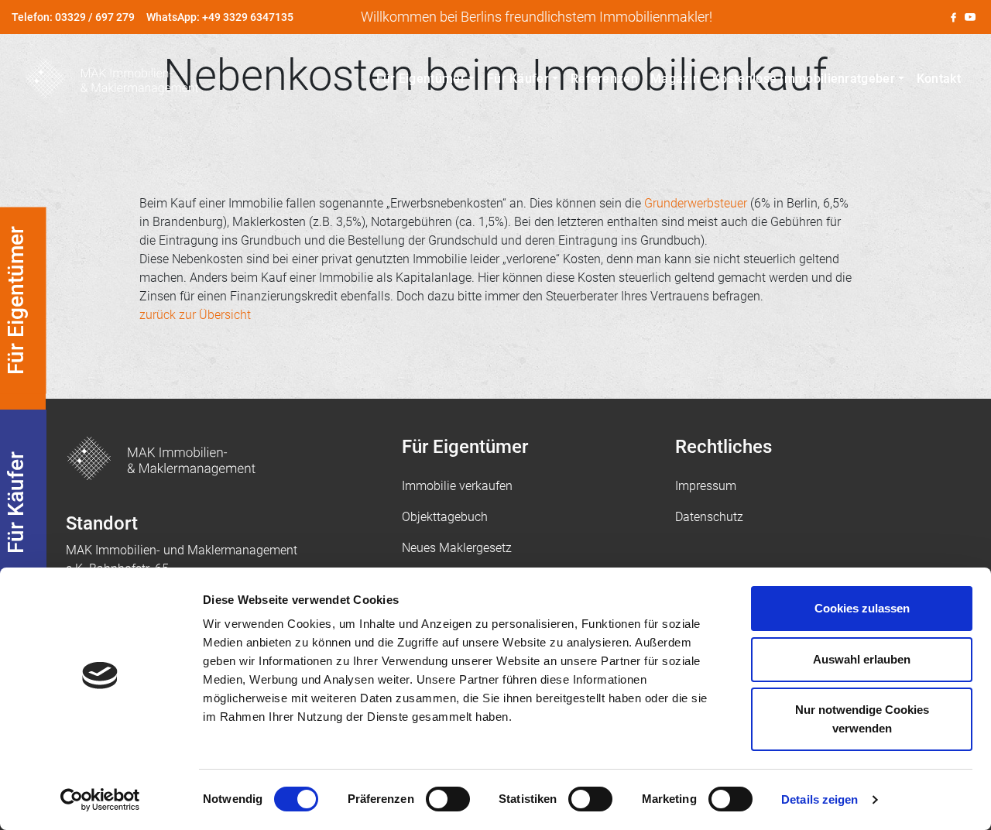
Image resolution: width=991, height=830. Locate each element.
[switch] (448, 799)
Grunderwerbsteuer (695, 203)
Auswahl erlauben (861, 659)
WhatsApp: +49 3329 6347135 (219, 17)
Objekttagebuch (445, 516)
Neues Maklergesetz (457, 547)
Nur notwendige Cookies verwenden (862, 719)
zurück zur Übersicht (195, 314)
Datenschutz (709, 516)
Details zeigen (819, 799)
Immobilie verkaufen (457, 485)
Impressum (705, 485)
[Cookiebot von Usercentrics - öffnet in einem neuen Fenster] (100, 799)
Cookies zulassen (862, 608)
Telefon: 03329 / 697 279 (73, 17)
